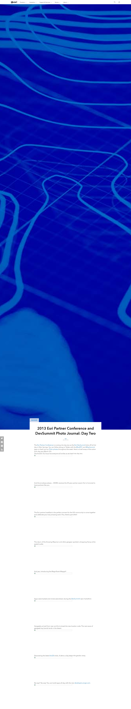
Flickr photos (53, 449)
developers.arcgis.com (82, 683)
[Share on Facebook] (2, 442)
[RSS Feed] (2, 450)
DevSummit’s (75, 599)
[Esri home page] (14, 2)
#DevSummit (90, 447)
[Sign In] (119, 2)
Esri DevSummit (79, 445)
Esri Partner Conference (45, 445)
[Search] (115, 2)
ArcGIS (51, 655)
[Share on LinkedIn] (2, 446)
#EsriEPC (79, 447)
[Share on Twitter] (2, 438)
